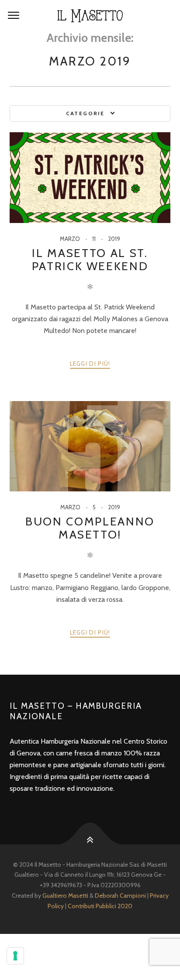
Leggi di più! (90, 363)
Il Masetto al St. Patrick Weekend (90, 259)
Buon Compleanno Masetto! (90, 528)
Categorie (85, 113)
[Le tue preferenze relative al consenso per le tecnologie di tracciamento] (15, 955)
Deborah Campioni (120, 895)
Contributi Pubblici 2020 (100, 906)
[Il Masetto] (90, 15)
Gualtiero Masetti (65, 895)
